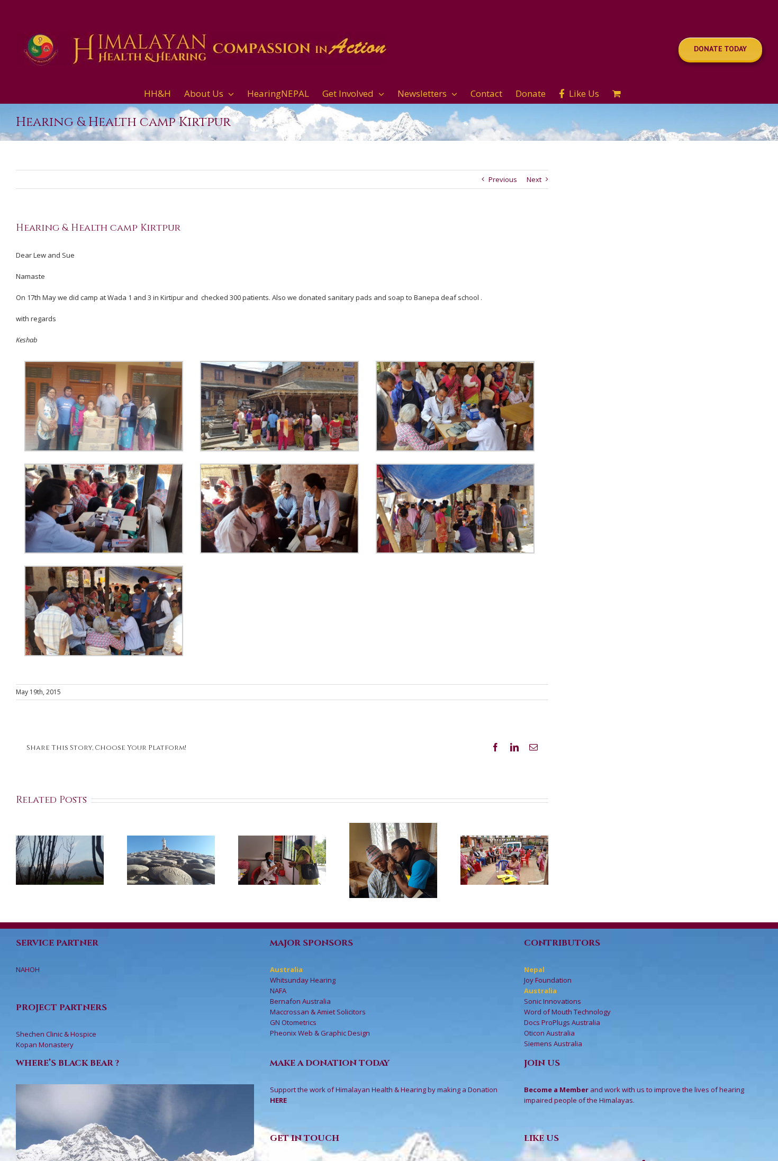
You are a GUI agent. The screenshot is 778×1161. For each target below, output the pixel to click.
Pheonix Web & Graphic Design (320, 1033)
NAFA (278, 990)
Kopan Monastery (45, 1044)
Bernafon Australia (300, 1001)
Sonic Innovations (552, 1001)
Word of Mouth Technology (567, 1012)
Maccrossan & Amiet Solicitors (318, 1012)
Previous (502, 179)
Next (534, 179)
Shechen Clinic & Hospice (56, 1034)
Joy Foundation (548, 980)
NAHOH (28, 969)
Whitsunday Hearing (303, 980)
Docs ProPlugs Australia (562, 1022)
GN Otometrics (293, 1022)
